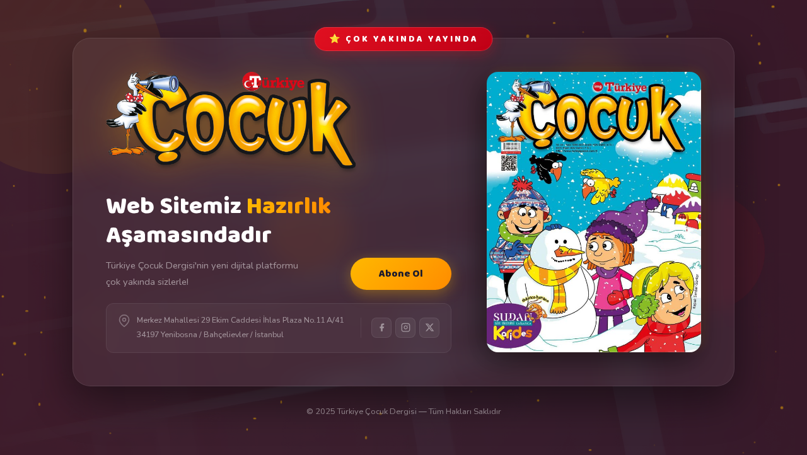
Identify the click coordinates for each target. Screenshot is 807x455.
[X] (429, 328)
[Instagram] (405, 328)
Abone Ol (401, 274)
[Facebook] (381, 328)
